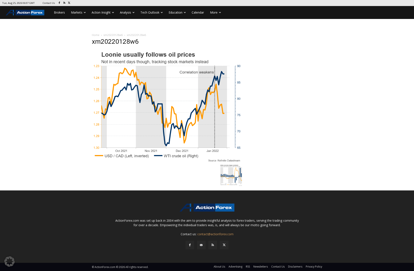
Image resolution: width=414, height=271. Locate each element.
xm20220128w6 (113, 35)
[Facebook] (59, 3)
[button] (9, 261)
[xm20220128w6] (167, 105)
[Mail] (201, 245)
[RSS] (64, 3)
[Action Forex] (25, 12)
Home (95, 35)
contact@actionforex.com (215, 234)
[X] (69, 3)
